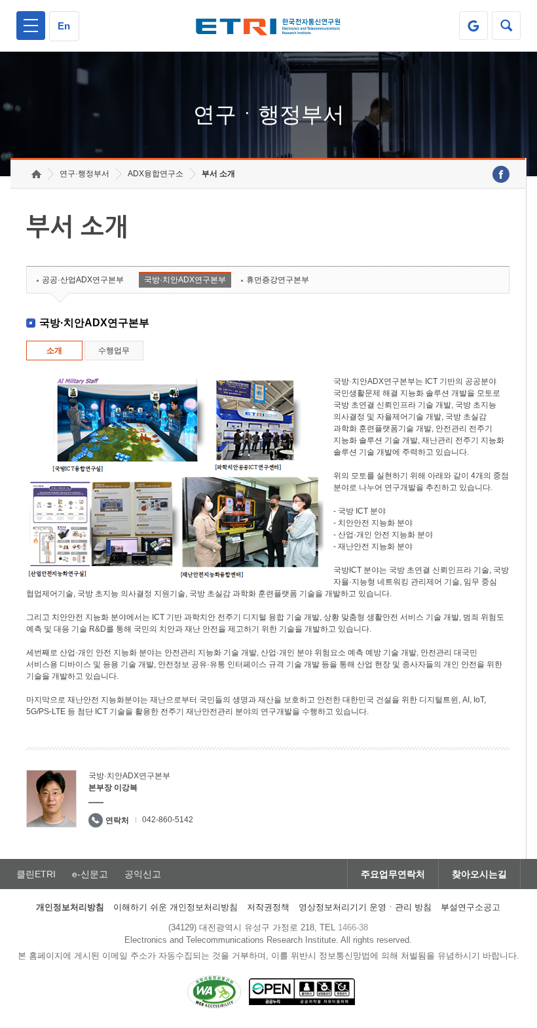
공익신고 (142, 874)
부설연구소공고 (470, 907)
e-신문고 (90, 874)
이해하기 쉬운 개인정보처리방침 (175, 907)
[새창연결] (500, 174)
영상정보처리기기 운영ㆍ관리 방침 (365, 907)
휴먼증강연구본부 (277, 279)
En (64, 25)
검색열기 (506, 25)
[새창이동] (473, 25)
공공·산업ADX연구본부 (83, 279)
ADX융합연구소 (155, 173)
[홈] (36, 174)
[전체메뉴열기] (30, 25)
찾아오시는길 (479, 874)
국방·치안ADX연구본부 (185, 279)
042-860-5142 (167, 819)
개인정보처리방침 (70, 907)
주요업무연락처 (393, 874)
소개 (54, 350)
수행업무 (114, 350)
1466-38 (353, 927)
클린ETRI (36, 874)
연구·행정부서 (84, 173)
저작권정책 (268, 907)
